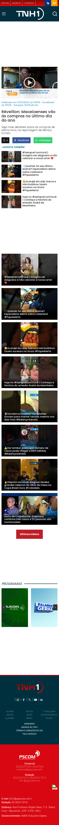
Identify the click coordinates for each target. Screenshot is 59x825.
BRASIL (29, 718)
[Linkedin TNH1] (41, 699)
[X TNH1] (30, 699)
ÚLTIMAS (10, 711)
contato (29, 3)
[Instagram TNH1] (18, 699)
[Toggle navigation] (5, 14)
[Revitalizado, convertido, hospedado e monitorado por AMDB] (54, 786)
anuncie (16, 3)
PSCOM (49, 718)
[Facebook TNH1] (24, 699)
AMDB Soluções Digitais (34, 815)
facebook (23, 140)
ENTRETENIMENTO (49, 715)
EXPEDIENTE (29, 724)
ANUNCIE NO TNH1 (29, 727)
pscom (5, 3)
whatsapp (45, 140)
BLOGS (29, 715)
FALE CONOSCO (29, 734)
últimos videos (29, 534)
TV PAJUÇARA (49, 711)
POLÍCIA (29, 711)
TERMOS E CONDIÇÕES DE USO (29, 730)
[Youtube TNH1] (36, 699)
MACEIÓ (9, 715)
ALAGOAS (10, 718)
